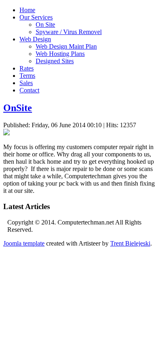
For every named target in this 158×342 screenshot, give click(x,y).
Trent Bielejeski (130, 243)
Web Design (35, 39)
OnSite (17, 108)
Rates (26, 68)
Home (27, 9)
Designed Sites (55, 61)
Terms (27, 75)
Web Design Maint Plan (66, 46)
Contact (29, 90)
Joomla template (24, 243)
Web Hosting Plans (60, 53)
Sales (26, 82)
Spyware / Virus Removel (69, 31)
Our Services (36, 17)
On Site (45, 24)
